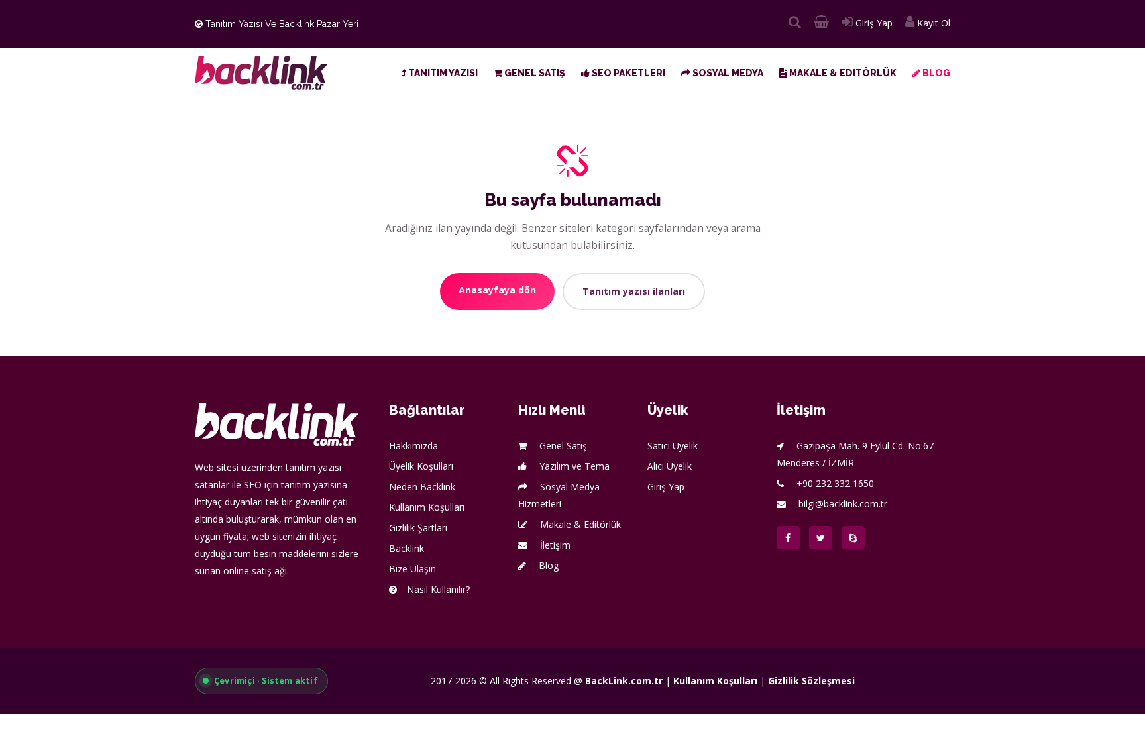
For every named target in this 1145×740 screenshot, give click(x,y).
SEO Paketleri (627, 73)
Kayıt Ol (932, 23)
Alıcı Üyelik (669, 466)
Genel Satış (533, 73)
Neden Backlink (422, 486)
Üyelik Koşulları (421, 466)
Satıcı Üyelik (672, 445)
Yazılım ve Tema (573, 466)
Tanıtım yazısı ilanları (633, 291)
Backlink (406, 548)
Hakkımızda (413, 445)
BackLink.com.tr (624, 680)
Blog (935, 73)
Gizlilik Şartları (418, 527)
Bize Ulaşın (412, 568)
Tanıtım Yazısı (442, 73)
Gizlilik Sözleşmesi (811, 680)
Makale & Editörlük (842, 73)
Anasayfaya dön (497, 290)
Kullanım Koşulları (426, 507)
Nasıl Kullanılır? (438, 589)
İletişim (554, 545)
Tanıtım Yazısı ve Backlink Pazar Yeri (280, 24)
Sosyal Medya (726, 73)
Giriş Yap (873, 23)
